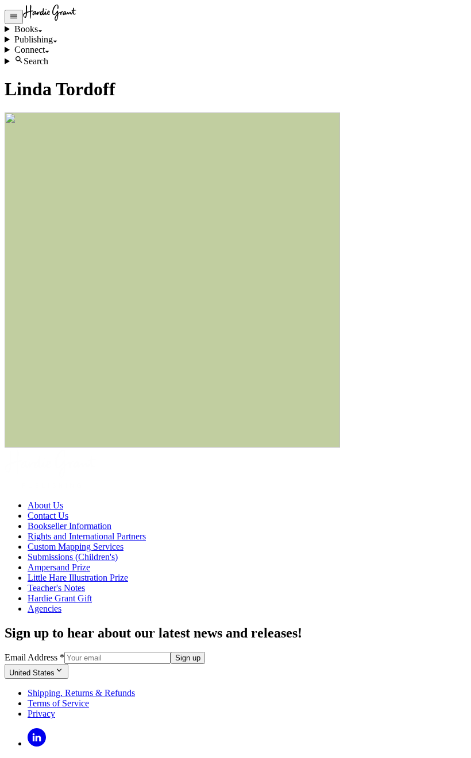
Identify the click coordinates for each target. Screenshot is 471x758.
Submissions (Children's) (73, 557)
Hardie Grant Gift (60, 598)
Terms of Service (58, 703)
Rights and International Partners (87, 536)
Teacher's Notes (56, 588)
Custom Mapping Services (75, 546)
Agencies (44, 608)
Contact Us (48, 515)
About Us (45, 505)
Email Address (34, 657)
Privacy (41, 713)
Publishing (33, 39)
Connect (29, 50)
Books (26, 29)
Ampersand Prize (59, 567)
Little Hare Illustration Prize (78, 577)
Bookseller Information (69, 526)
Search (36, 61)
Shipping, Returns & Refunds (81, 693)
